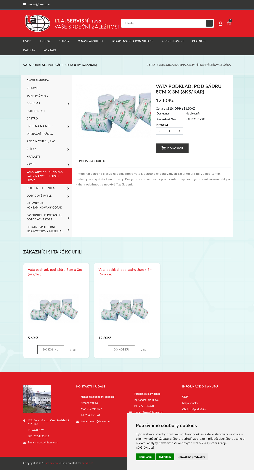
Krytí (31, 164)
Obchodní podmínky (194, 409)
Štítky (31, 149)
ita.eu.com (52, 463)
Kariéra (29, 50)
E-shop (45, 41)
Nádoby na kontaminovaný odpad (44, 205)
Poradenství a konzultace (132, 41)
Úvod (27, 41)
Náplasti (33, 157)
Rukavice (33, 88)
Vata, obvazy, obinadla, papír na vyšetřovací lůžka (194, 65)
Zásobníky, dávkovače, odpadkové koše (44, 217)
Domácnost (36, 111)
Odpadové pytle (39, 196)
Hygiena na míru (40, 126)
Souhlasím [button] (145, 456)
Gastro (32, 118)
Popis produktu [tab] (92, 161)
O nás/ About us (90, 41)
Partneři (199, 41)
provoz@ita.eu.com (47, 442)
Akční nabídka (38, 80)
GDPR (185, 397)
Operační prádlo (40, 134)
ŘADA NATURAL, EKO (41, 141)
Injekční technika (41, 188)
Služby (64, 41)
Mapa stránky (190, 403)
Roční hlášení (173, 41)
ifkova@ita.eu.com (152, 412)
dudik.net (87, 463)
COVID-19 (33, 103)
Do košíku (175, 148)
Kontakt (50, 50)
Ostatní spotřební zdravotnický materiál (45, 229)
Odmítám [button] (165, 456)
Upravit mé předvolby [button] (191, 456)
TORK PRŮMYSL (37, 96)
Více (72, 349)
